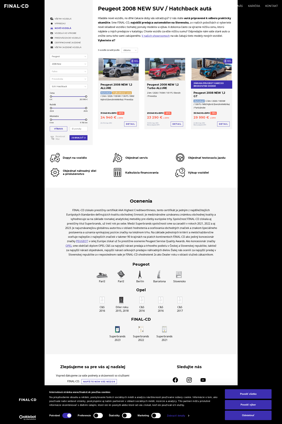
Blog (225, 6)
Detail (130, 124)
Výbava (58, 129)
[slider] (51, 96)
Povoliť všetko (248, 393)
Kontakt (271, 6)
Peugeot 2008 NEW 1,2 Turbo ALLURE (163, 86)
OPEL (69, 246)
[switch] (98, 415)
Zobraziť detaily (176, 415)
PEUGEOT (82, 241)
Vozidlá (197, 6)
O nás (238, 6)
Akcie (212, 6)
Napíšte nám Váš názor (99, 381)
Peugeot (141, 264)
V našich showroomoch (156, 36)
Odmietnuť (248, 415)
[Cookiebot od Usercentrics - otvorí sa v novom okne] (27, 417)
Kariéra (254, 6)
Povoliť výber (248, 404)
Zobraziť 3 (78, 137)
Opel (141, 290)
